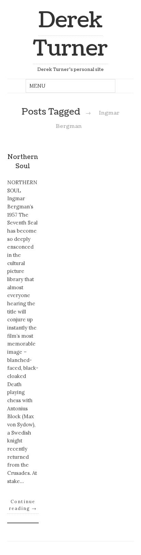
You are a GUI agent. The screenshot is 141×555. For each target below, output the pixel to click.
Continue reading (23, 505)
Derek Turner (70, 34)
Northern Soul (23, 161)
